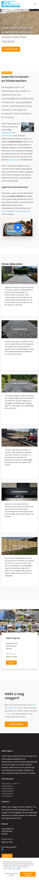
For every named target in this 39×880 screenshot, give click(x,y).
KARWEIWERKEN (7, 793)
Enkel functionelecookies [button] (11, 874)
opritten (27, 211)
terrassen (17, 211)
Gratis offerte (16, 724)
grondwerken (14, 160)
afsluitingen (6, 211)
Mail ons (11, 663)
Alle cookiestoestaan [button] (27, 874)
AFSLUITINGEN (7, 796)
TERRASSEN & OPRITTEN (10, 783)
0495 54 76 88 (11, 49)
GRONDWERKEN (8, 791)
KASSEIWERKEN (7, 786)
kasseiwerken (7, 132)
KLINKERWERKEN (7, 789)
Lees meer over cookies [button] (12, 869)
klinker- (34, 705)
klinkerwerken (7, 135)
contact (8, 714)
